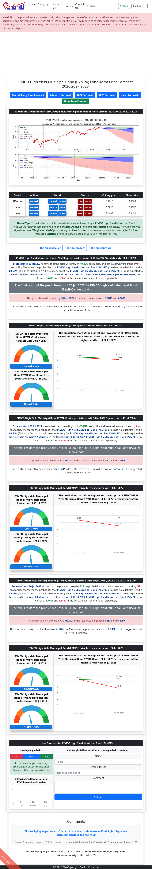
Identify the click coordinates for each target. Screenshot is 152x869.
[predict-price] (14, 5)
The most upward (101, 248)
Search (124, 6)
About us (56, 6)
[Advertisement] (76, 57)
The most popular (50, 248)
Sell (16, 756)
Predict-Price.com (89, 867)
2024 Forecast (85, 95)
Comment (98, 778)
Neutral (31, 756)
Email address (98, 767)
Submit (98, 797)
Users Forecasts (130, 95)
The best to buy (76, 248)
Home (32, 4)
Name (98, 756)
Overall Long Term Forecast (28, 95)
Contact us (79, 6)
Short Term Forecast (75, 101)
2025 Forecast (107, 95)
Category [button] (43, 4)
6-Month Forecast (60, 95)
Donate (69, 6)
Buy (46, 756)
